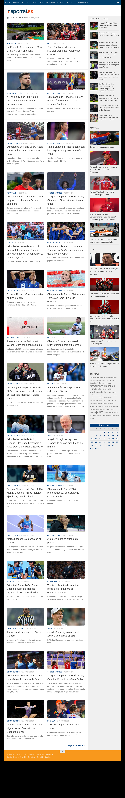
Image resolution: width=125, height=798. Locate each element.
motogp (98, 406)
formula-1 (11, 43)
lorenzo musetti (109, 395)
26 (92, 446)
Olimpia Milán (94, 409)
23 (109, 442)
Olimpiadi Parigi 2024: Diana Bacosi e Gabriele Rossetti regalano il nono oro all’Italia (22, 589)
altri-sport (12, 581)
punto (99, 412)
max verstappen (99, 398)
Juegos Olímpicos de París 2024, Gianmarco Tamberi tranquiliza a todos (65, 200)
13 (96, 439)
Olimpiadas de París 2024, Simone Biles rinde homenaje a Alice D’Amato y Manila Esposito (25, 443)
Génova (107, 389)
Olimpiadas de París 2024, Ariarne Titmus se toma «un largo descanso (66, 298)
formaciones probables (102, 386)
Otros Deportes (81, 2)
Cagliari (108, 377)
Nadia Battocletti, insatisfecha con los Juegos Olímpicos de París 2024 (66, 150)
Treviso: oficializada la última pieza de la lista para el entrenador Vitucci (63, 589)
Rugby (69, 2)
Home (7, 2)
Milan (92, 406)
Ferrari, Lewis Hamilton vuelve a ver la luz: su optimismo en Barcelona (103, 169)
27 (96, 446)
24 (113, 442)
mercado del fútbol (16, 93)
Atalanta (92, 377)
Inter (111, 389)
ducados (93, 383)
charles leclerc (106, 380)
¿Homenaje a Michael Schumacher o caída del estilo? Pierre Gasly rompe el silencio (103, 217)
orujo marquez (104, 409)
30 (109, 446)
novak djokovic (108, 406)
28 (100, 446)
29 (104, 446)
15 (104, 439)
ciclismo (114, 380)
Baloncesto (50, 2)
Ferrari (102, 383)
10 (113, 435)
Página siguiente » (76, 745)
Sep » (97, 449)
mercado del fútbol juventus (107, 403)
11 (117, 435)
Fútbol (15, 2)
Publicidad (49, 755)
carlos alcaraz (97, 380)
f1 (98, 383)
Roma (111, 412)
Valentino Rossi (110, 415)
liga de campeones (100, 395)
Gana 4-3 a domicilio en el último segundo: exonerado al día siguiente (109, 108)
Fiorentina (108, 383)
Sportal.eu (31, 757)
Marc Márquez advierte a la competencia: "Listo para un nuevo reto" (104, 318)
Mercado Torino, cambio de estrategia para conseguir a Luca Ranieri (109, 64)
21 (100, 442)
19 (92, 442)
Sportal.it (23, 757)
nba (103, 406)
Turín (103, 415)
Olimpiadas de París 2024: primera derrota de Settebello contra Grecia (63, 493)
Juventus (108, 392)
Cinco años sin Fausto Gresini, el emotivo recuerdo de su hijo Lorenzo (104, 271)
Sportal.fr (40, 757)
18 (117, 439)
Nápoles (115, 406)
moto (49, 43)
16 (109, 439)
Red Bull (106, 412)
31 (113, 446)
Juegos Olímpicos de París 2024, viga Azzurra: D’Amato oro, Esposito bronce (25, 728)
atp (95, 377)
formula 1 (94, 389)
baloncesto (12, 338)
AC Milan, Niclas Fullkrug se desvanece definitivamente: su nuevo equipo (23, 100)
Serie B (94, 415)
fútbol (101, 389)
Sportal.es (48, 757)
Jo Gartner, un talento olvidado (103, 147)
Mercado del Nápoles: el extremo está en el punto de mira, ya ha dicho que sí (109, 45)
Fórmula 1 (26, 2)
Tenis (41, 2)
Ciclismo (60, 2)
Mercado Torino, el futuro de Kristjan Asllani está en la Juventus (108, 25)
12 (92, 439)
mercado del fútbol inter (95, 403)
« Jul (92, 449)
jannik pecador (97, 392)
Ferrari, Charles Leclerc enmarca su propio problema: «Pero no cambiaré (25, 200)
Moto (34, 2)
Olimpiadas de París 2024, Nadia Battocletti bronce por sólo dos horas (25, 150)
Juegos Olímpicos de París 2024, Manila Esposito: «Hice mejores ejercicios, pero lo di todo (25, 493)
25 (117, 442)
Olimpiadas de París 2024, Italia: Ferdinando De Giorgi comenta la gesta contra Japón (65, 250)
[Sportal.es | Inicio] (20, 12)
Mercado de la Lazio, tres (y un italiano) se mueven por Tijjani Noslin (108, 55)
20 (96, 442)
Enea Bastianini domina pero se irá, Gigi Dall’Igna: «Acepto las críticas (64, 51)
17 (113, 439)
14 (100, 439)
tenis (98, 415)
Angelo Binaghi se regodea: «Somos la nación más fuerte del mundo (65, 443)
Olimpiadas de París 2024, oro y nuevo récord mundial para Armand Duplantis (65, 100)
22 (104, 442)
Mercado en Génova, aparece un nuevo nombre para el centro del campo (108, 98)
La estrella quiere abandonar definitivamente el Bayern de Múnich (108, 117)
